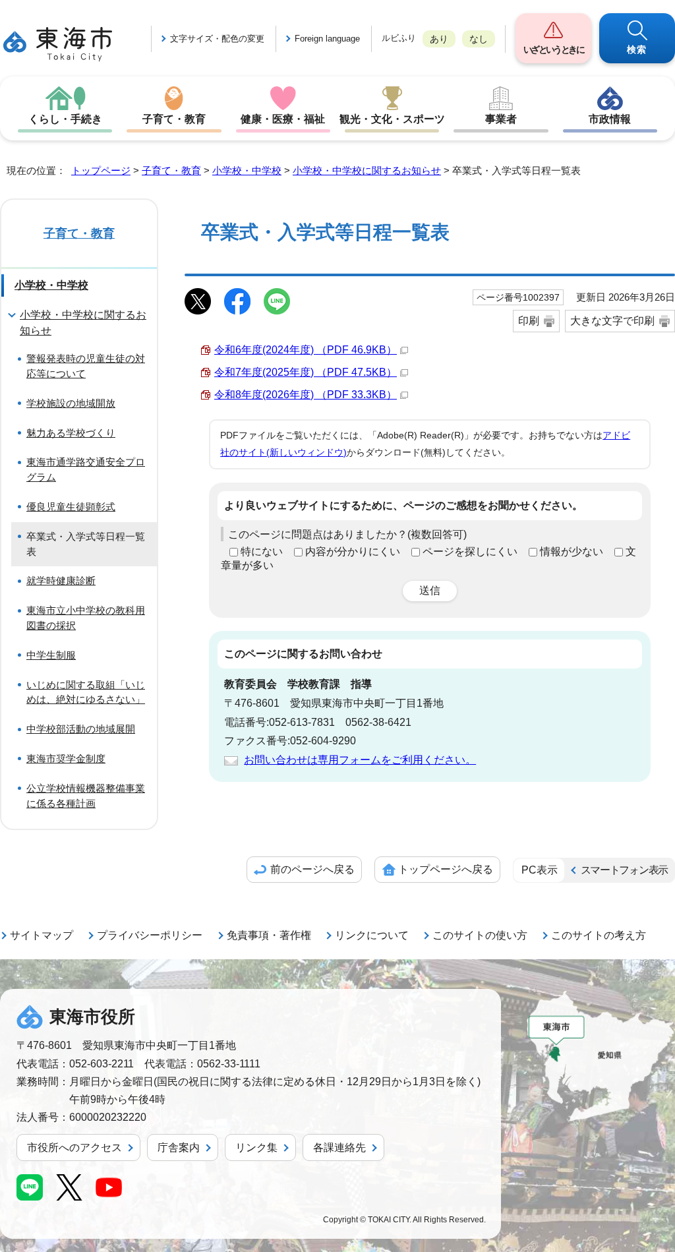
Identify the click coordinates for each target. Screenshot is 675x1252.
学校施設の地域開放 (70, 403)
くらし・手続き (65, 119)
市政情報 (610, 119)
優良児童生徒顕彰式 (70, 506)
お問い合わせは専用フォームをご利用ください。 (360, 759)
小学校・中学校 (246, 170)
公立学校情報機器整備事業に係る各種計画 (85, 796)
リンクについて (372, 935)
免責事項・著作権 (269, 935)
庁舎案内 (179, 1147)
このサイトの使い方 (479, 935)
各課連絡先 (339, 1147)
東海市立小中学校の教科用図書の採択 (85, 618)
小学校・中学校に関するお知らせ (367, 170)
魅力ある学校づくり (70, 432)
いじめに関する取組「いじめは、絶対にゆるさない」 (85, 692)
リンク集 (256, 1147)
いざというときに (553, 49)
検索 (637, 49)
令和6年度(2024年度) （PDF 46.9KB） (305, 349)
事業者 (501, 119)
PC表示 (539, 870)
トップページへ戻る (445, 869)
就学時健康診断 (61, 580)
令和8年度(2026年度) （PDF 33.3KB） (305, 394)
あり (439, 39)
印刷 (528, 320)
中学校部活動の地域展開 (80, 728)
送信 (429, 590)
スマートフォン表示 (624, 870)
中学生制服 (51, 655)
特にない (262, 551)
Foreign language (327, 39)
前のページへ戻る (312, 869)
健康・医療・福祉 (283, 119)
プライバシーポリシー (149, 935)
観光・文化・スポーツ (392, 119)
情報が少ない (571, 551)
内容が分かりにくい (352, 551)
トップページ (101, 170)
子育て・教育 (174, 119)
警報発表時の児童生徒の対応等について (85, 366)
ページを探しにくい (470, 551)
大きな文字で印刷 (612, 320)
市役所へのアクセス (74, 1147)
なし (478, 39)
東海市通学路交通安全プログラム (85, 469)
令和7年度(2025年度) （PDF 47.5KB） (305, 372)
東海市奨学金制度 (65, 758)
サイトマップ (41, 935)
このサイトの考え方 (598, 935)
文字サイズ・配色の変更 (217, 39)
